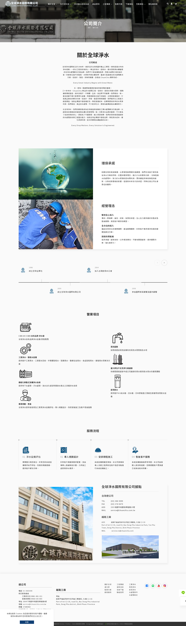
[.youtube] (158, 585)
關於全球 (51, 4)
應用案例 (108, 592)
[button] (168, 4)
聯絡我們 (120, 592)
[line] (153, 585)
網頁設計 (101, 624)
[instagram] (164, 585)
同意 (27, 622)
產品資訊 (96, 4)
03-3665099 (27, 591)
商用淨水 (132, 587)
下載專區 (129, 4)
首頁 (89, 28)
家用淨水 (132, 590)
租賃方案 (118, 4)
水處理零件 (133, 592)
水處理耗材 (133, 595)
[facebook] (147, 585)
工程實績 (106, 4)
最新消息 (120, 587)
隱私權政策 (37, 616)
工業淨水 (132, 584)
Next (164, 263)
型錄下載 (120, 590)
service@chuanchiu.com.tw (123, 510)
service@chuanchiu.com (33, 604)
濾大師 (107, 587)
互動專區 (139, 4)
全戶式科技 (64, 4)
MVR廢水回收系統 (81, 4)
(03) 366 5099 (117, 501)
